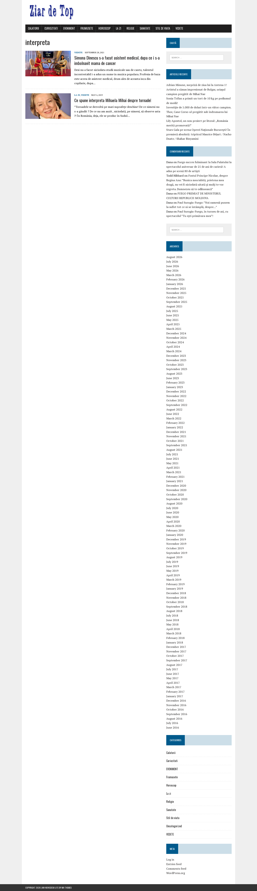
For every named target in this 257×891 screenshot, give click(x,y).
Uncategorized (174, 826)
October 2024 (175, 342)
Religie (130, 28)
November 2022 (176, 396)
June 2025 (172, 315)
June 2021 (172, 459)
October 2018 (175, 602)
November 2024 (176, 338)
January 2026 (174, 284)
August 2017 (174, 665)
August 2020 (174, 503)
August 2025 (174, 306)
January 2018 (174, 642)
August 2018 (174, 611)
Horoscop (104, 28)
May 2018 (172, 624)
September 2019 (176, 553)
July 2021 (172, 454)
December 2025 (176, 288)
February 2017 (175, 692)
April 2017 (173, 683)
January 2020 (174, 535)
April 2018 (173, 629)
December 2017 (176, 647)
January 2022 (174, 427)
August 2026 (174, 257)
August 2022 (174, 409)
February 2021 (175, 477)
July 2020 (172, 508)
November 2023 (176, 360)
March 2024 (173, 351)
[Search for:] (197, 57)
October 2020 (175, 494)
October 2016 (175, 709)
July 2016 (172, 723)
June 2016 (172, 727)
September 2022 (176, 405)
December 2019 (176, 539)
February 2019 (175, 584)
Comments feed (176, 869)
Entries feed (173, 864)
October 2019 (175, 548)
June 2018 (172, 620)
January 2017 (174, 696)
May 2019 (172, 571)
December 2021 (176, 432)
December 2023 (176, 356)
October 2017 (175, 656)
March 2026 (173, 275)
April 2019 (173, 575)
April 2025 (173, 324)
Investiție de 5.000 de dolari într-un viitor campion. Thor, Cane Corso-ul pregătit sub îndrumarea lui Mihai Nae (198, 111)
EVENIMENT (69, 28)
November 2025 (176, 293)
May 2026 (172, 270)
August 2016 (174, 719)
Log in (170, 859)
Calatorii (33, 28)
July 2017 (172, 669)
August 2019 (174, 557)
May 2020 (172, 517)
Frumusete (86, 28)
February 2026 (175, 279)
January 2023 (174, 387)
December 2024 (176, 333)
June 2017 (172, 674)
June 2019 (172, 566)
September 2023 (176, 369)
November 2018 (176, 598)
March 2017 (173, 687)
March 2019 (173, 580)
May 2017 (172, 678)
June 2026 (172, 266)
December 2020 (176, 486)
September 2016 (176, 714)
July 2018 (172, 615)
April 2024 (173, 347)
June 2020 (172, 512)
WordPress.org (175, 873)
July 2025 (172, 311)
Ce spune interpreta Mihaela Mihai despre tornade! (112, 100)
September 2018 (176, 606)
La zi (118, 28)
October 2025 (175, 297)
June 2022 (172, 414)
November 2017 (176, 651)
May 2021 (172, 463)
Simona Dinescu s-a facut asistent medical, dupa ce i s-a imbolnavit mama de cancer (117, 60)
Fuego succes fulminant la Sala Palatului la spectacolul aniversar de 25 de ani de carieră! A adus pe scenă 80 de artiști (198, 166)
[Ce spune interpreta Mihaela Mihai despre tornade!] (48, 116)
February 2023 (175, 382)
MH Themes (67, 887)
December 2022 (176, 391)
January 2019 (174, 588)
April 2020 (173, 521)
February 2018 (175, 638)
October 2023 (175, 365)
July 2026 (172, 261)
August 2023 (174, 373)
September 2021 (176, 445)
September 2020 (176, 499)
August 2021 (174, 450)
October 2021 (175, 441)
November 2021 (176, 436)
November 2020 (176, 490)
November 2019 (176, 544)
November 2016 (176, 705)
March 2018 (173, 633)
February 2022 (175, 423)
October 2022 (175, 400)
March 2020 (173, 526)
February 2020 (175, 530)
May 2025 (172, 320)
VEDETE (179, 28)
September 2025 (176, 302)
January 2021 (174, 481)
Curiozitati (51, 28)
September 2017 (176, 660)
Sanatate (145, 28)
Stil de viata (163, 28)
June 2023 (172, 378)
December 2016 (176, 700)
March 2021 (173, 472)
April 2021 (173, 467)
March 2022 (173, 418)
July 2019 (172, 562)
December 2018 (176, 593)
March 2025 (173, 329)
